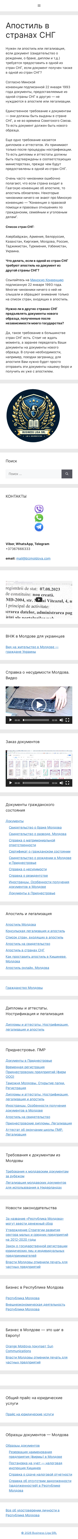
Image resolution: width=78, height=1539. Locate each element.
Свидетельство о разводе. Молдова (37, 834)
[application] (39, 705)
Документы (15, 821)
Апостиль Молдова (21, 924)
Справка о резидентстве (28, 875)
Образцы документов (23, 1445)
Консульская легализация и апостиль (35, 931)
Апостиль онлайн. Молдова (27, 968)
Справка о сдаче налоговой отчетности (40, 1474)
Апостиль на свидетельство (28, 944)
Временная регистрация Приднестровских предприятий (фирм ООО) (36, 1072)
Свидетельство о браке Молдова (35, 827)
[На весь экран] (67, 720)
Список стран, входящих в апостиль (34, 937)
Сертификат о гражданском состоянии (39, 851)
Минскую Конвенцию (47, 280)
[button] (39, 705)
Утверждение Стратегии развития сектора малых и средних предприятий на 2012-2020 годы (37, 1234)
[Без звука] (61, 720)
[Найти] (67, 474)
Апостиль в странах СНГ (25, 950)
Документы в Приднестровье (32, 893)
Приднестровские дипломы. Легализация (39, 1123)
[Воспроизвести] (10, 720)
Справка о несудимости (28, 869)
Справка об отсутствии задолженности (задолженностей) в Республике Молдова (40, 1485)
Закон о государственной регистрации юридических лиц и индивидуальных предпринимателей (36, 1251)
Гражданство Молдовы (24, 988)
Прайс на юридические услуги (30, 1414)
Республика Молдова (23, 1298)
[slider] (36, 720)
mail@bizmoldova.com (33, 558)
